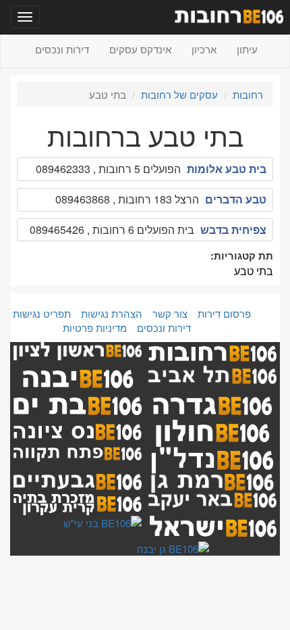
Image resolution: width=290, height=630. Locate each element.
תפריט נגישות (42, 313)
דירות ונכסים (62, 49)
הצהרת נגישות (111, 313)
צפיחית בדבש (233, 229)
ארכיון (204, 49)
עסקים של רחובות (179, 94)
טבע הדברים (235, 199)
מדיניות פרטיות (95, 327)
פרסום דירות (224, 313)
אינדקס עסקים (140, 49)
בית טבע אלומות (226, 168)
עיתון (247, 49)
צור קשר (169, 313)
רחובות (248, 94)
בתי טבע (253, 270)
